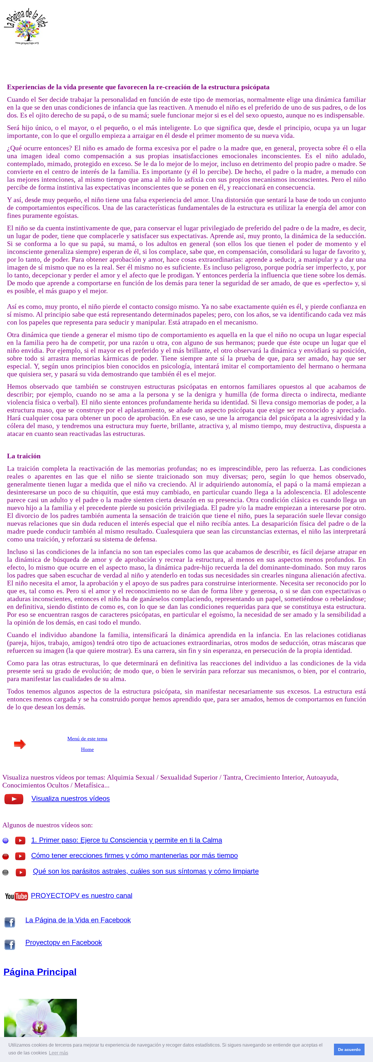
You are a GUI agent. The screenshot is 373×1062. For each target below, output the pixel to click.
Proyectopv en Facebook (63, 942)
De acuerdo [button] (349, 1049)
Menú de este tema (87, 739)
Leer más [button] (58, 1052)
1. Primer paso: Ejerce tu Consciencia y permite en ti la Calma (126, 840)
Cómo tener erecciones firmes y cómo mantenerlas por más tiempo (134, 855)
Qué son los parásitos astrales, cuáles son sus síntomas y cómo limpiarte (146, 871)
